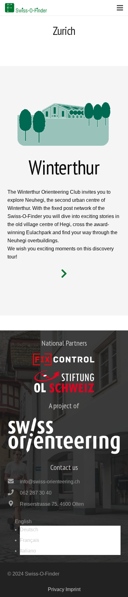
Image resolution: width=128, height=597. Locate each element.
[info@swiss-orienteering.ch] (13, 482)
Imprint (73, 589)
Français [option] (29, 540)
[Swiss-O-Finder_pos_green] (26, 7)
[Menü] (120, 8)
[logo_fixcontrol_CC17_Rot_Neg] (64, 359)
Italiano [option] (28, 550)
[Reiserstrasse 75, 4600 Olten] (13, 504)
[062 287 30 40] (13, 493)
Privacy (56, 589)
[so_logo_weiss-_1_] (64, 435)
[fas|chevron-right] (64, 274)
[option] (70, 530)
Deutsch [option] (29, 529)
